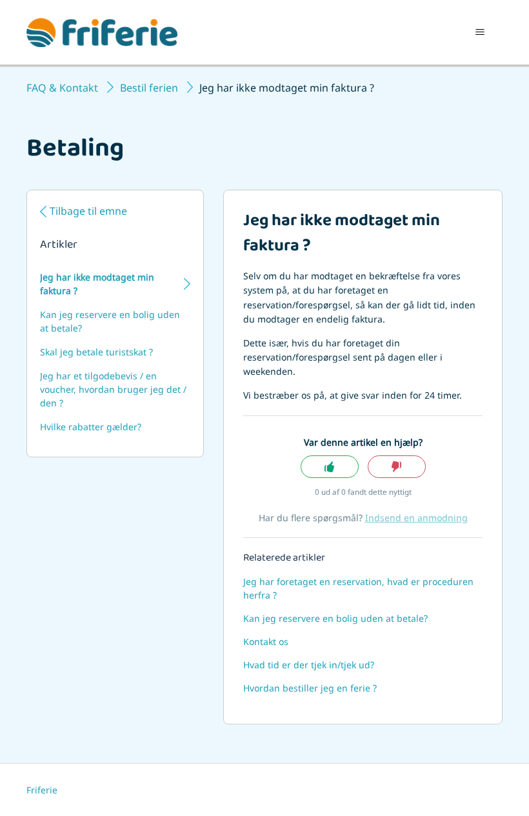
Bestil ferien (149, 88)
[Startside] (101, 32)
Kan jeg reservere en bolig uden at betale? (110, 321)
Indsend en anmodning (416, 518)
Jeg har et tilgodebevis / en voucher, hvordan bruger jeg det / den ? (113, 389)
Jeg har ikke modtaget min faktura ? (97, 284)
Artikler (58, 245)
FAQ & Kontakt (62, 88)
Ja (330, 466)
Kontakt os (265, 641)
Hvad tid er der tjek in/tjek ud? (308, 665)
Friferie (41, 790)
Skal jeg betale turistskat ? (96, 352)
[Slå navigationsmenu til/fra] (480, 32)
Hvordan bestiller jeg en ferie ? (310, 688)
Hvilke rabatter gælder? (90, 427)
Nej (397, 466)
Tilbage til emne (88, 211)
